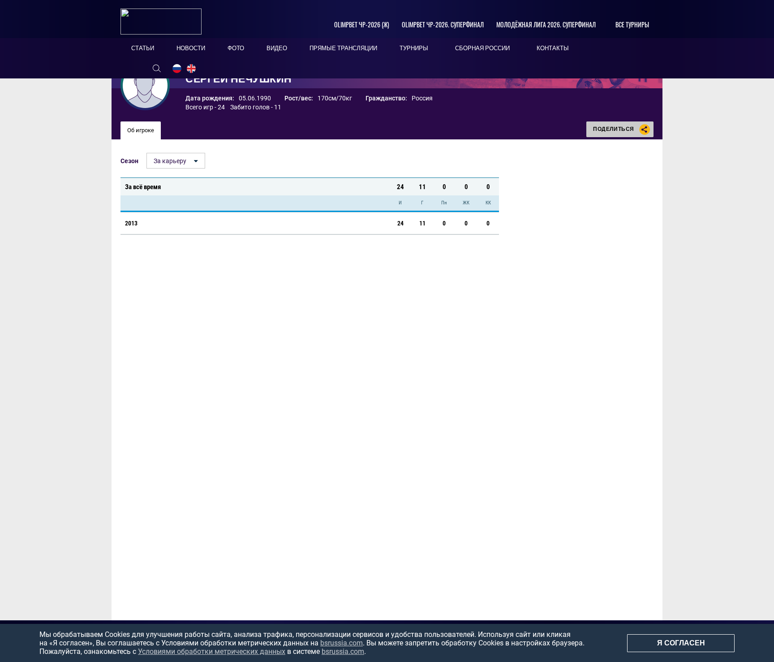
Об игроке (140, 130)
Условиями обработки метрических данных (211, 651)
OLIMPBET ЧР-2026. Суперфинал (443, 24)
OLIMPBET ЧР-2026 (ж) (361, 24)
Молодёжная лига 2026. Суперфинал (546, 24)
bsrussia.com (341, 643)
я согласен (681, 643)
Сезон (129, 160)
